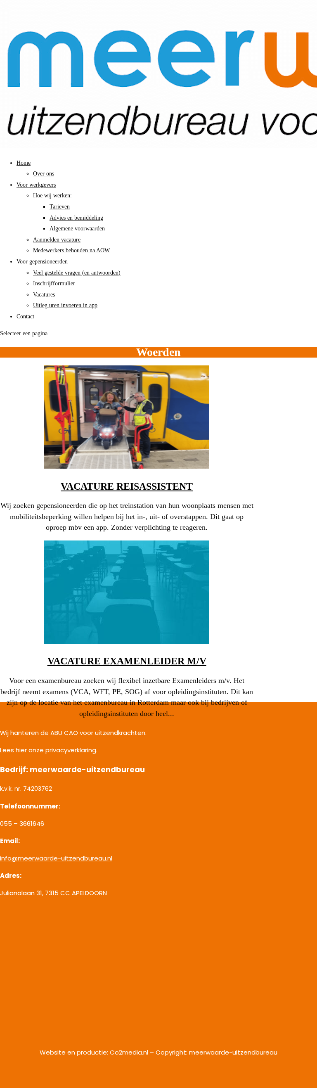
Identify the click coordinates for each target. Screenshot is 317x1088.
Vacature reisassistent (127, 486)
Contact (25, 316)
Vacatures (44, 295)
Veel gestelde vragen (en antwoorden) (77, 273)
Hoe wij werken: (52, 195)
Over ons (43, 174)
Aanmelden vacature (56, 240)
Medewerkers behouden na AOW (71, 250)
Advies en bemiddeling (76, 218)
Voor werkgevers (36, 185)
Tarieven (60, 207)
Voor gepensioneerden (42, 261)
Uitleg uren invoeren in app (65, 305)
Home (24, 163)
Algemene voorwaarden (77, 228)
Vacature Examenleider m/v (126, 661)
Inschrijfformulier (54, 283)
